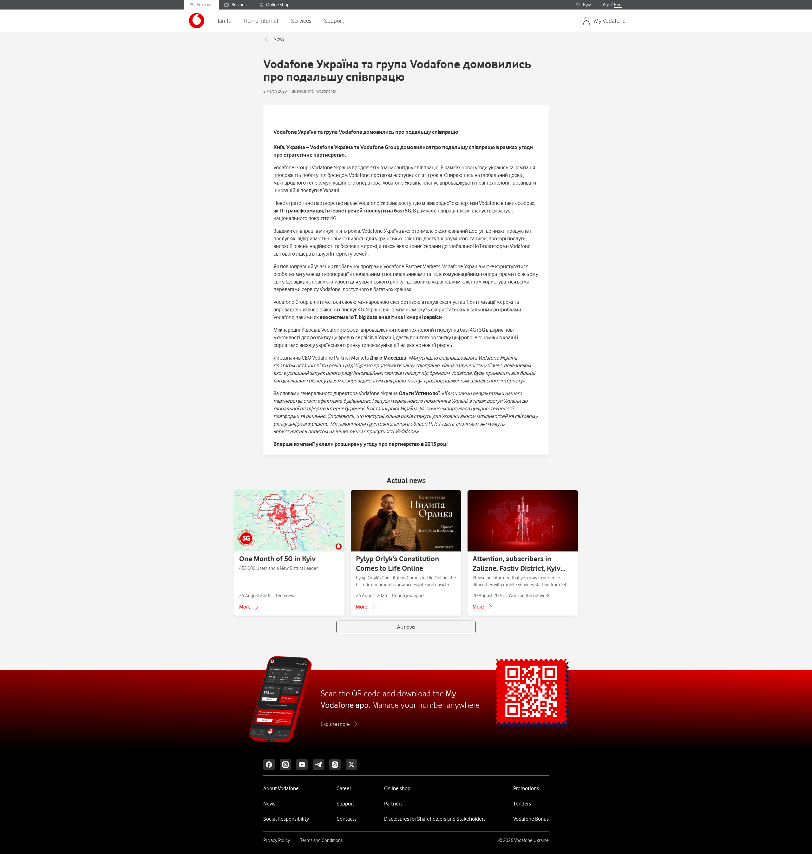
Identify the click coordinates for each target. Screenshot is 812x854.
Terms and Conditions (321, 840)
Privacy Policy (276, 840)
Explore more (335, 724)
